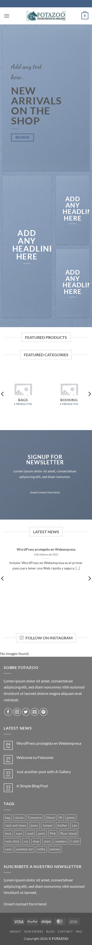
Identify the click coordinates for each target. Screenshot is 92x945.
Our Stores (33, 931)
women (55, 849)
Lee (74, 825)
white (41, 849)
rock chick (12, 841)
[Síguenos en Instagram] (17, 712)
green (71, 818)
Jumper (47, 825)
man (19, 833)
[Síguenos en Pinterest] (43, 712)
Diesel (50, 818)
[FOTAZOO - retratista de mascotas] (46, 16)
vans (8, 849)
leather (62, 825)
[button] (7, 16)
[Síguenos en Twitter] (26, 712)
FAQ (79, 931)
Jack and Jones (15, 825)
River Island (68, 833)
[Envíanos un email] (35, 712)
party (41, 833)
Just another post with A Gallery (43, 771)
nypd (29, 833)
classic (19, 818)
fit (60, 818)
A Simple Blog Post (32, 785)
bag (7, 818)
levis (8, 833)
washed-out (24, 849)
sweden (60, 841)
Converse (35, 818)
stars (47, 841)
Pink (53, 833)
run (26, 841)
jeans (34, 825)
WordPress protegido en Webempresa (46, 549)
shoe (36, 841)
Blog (50, 931)
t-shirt (74, 841)
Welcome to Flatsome (34, 757)
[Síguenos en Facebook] (8, 712)
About (15, 931)
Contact (65, 931)
